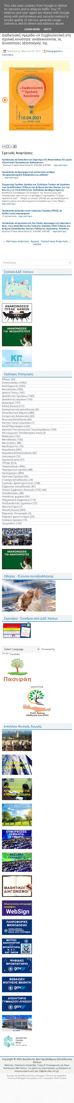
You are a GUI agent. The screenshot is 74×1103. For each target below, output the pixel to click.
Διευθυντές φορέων (14, 399)
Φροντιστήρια (10, 506)
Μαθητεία (8, 436)
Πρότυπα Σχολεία (12, 476)
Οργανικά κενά (10, 459)
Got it (47, 29)
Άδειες (6, 379)
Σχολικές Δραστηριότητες (18, 483)
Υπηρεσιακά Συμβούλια (15, 499)
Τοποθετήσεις (10, 493)
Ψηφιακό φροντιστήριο (15, 516)
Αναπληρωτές (10, 385)
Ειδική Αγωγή (10, 406)
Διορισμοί (8, 402)
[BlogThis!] (7, 146)
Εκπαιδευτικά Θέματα (15, 412)
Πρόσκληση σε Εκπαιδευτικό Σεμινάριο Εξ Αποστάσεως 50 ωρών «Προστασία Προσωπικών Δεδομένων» (37, 161)
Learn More (32, 29)
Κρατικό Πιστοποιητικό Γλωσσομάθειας (26, 429)
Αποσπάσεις (9, 389)
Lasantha (61, 1075)
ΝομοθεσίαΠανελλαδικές (17, 452)
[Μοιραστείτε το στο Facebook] (15, 146)
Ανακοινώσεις (10, 382)
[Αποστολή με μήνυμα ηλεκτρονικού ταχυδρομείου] (4, 146)
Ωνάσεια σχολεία (12, 519)
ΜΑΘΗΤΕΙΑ (37, 686)
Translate (14, 654)
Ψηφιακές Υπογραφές (15, 513)
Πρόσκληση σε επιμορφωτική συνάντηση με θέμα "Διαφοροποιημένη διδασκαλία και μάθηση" (28, 173)
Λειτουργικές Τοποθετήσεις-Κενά (22, 432)
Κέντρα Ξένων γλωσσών (16, 422)
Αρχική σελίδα (36, 243)
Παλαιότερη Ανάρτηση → (56, 241)
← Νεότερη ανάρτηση (16, 241)
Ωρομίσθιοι (8, 523)
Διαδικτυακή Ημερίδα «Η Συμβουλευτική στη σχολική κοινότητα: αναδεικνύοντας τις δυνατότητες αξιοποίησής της (36, 39)
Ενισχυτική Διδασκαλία (15, 416)
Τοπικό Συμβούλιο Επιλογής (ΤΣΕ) (21, 489)
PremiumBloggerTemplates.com (25, 1078)
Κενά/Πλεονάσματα (13, 426)
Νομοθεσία (8, 449)
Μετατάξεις (9, 442)
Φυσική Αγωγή (10, 509)
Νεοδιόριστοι (10, 446)
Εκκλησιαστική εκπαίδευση (18, 409)
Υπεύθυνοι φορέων (13, 496)
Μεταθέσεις (9, 439)
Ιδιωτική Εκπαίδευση (14, 419)
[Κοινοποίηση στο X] (11, 146)
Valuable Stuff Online (55, 1078)
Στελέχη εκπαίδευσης (15, 479)
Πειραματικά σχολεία (14, 469)
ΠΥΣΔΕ (6, 463)
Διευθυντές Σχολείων (15, 396)
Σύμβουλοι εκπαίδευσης (16, 486)
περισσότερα (60, 165)
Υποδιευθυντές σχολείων (17, 503)
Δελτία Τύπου (10, 392)
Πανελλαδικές (10, 466)
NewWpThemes (26, 1075)
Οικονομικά (8, 456)
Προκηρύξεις (10, 473)
